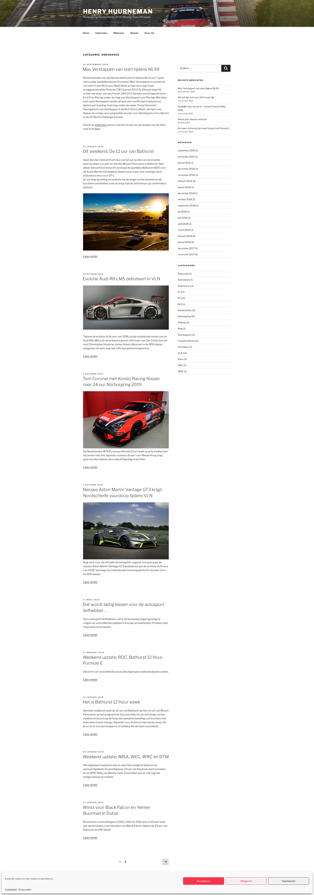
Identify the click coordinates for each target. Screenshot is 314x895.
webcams (101, 124)
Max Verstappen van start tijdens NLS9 (121, 69)
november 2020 (186, 175)
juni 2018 (182, 217)
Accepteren (203, 881)
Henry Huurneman (118, 11)
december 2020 (186, 168)
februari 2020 (185, 181)
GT (179, 298)
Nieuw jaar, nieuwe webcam (192, 119)
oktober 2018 (185, 199)
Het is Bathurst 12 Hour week (111, 701)
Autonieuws (184, 279)
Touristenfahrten (186, 340)
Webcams (118, 33)
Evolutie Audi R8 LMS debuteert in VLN (121, 278)
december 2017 (186, 248)
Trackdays (183, 346)
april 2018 (183, 223)
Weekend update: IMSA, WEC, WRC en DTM (126, 756)
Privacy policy (24, 889)
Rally (180, 328)
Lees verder (90, 256)
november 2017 (186, 254)
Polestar (182, 322)
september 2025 (186, 150)
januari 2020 (184, 187)
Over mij (149, 33)
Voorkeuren (289, 881)
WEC (180, 365)
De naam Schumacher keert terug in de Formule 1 (203, 128)
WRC (180, 371)
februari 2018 (185, 236)
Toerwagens (184, 334)
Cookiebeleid (11, 889)
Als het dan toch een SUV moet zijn (196, 97)
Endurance (183, 285)
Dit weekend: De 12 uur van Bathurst (118, 151)
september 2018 (186, 205)
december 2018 (186, 193)
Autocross (183, 273)
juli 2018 (182, 211)
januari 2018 (184, 242)
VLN (180, 353)
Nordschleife (184, 310)
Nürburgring (184, 316)
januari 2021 (184, 162)
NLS (180, 304)
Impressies (101, 33)
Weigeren (246, 881)
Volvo (181, 359)
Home (86, 33)
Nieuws (134, 33)
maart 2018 (184, 229)
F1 (179, 292)
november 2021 (186, 156)
